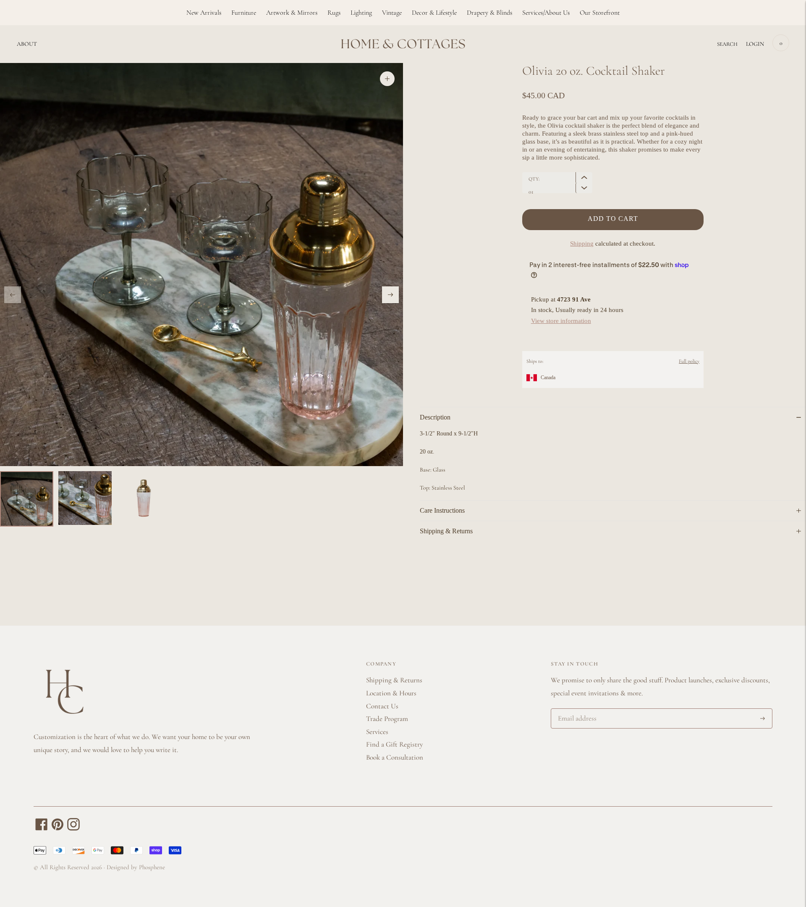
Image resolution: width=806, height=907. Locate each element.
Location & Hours (391, 693)
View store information (561, 320)
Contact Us (382, 706)
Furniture (243, 12)
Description (435, 417)
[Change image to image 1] (26, 499)
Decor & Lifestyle (434, 12)
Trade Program (387, 718)
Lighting (361, 12)
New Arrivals (203, 12)
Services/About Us (546, 12)
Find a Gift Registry (394, 744)
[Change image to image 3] (143, 498)
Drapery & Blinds (489, 12)
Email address (576, 709)
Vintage (392, 12)
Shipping (582, 243)
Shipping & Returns (446, 531)
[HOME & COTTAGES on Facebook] (41, 828)
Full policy (689, 361)
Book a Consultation (394, 757)
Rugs (333, 12)
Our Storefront (600, 12)
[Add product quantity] (584, 188)
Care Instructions (442, 510)
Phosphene (152, 867)
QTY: (534, 179)
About (27, 43)
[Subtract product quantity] (584, 177)
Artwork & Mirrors (291, 12)
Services (377, 731)
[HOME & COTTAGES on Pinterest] (57, 828)
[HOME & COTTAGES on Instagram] (73, 828)
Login (755, 43)
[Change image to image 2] (85, 498)
